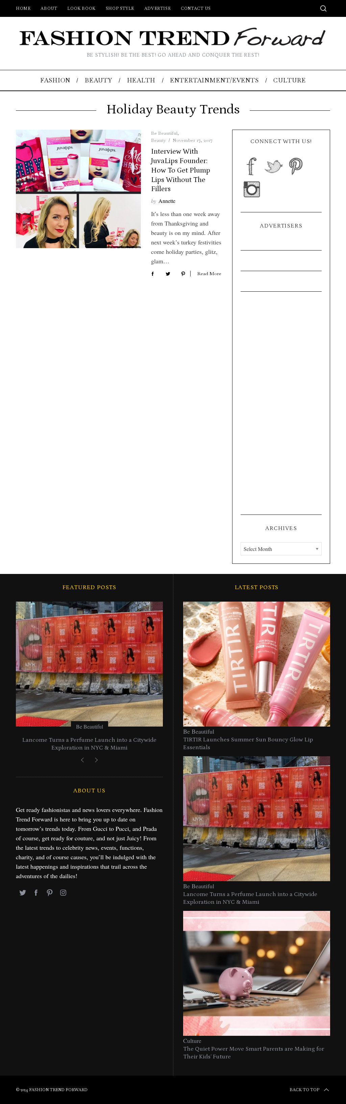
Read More (209, 274)
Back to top (304, 1090)
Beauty (158, 140)
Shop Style (120, 8)
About (49, 8)
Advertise (157, 8)
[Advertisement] (281, 403)
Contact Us (196, 8)
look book (81, 8)
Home (23, 8)
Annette (166, 200)
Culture (192, 1040)
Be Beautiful (164, 133)
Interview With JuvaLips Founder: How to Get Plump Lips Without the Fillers (180, 170)
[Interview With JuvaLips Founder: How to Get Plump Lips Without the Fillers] (78, 189)
